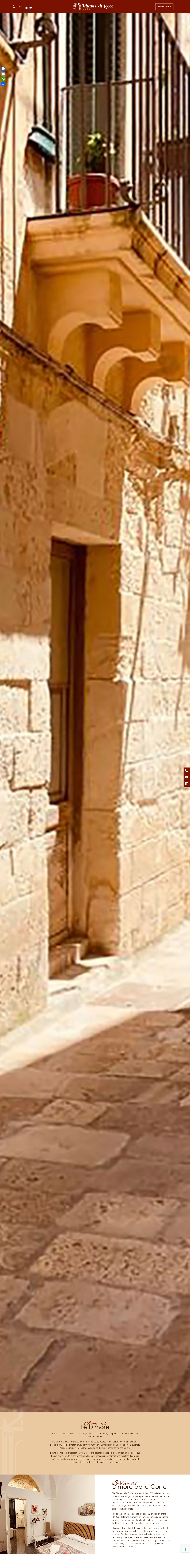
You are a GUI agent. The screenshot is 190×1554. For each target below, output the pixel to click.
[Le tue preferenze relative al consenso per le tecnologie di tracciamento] (185, 1549)
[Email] (3, 74)
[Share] (3, 84)
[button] (3, 712)
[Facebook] (3, 68)
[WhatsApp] (3, 79)
